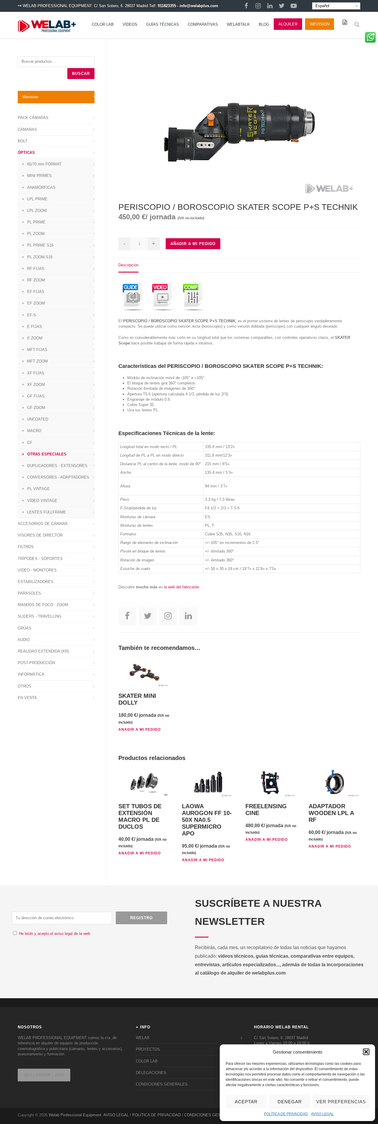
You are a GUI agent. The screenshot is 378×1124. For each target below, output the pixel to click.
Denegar (290, 1101)
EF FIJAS (35, 291)
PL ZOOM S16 (40, 257)
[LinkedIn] (270, 6)
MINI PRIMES (39, 175)
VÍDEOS (130, 24)
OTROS (24, 686)
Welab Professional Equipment (75, 1115)
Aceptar (246, 1101)
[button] (366, 1052)
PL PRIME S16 (40, 245)
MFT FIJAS (37, 349)
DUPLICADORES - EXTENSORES (57, 465)
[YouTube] (293, 6)
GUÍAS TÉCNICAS (162, 24)
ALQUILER (287, 24)
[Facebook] (246, 6)
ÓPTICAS (26, 152)
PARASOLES (29, 593)
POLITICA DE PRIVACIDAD (156, 1115)
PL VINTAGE (38, 489)
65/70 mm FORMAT (44, 164)
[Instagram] (258, 6)
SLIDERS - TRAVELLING (39, 616)
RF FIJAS (35, 268)
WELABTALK (238, 24)
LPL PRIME (37, 199)
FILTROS (26, 547)
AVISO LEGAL (322, 1114)
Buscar (81, 73)
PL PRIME (36, 222)
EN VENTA (27, 697)
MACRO (34, 431)
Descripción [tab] (128, 265)
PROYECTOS (148, 1049)
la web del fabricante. (182, 587)
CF (29, 442)
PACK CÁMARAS (33, 117)
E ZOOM (35, 338)
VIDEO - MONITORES (37, 570)
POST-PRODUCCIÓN (36, 663)
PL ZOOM (36, 233)
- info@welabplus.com (197, 6)
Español (321, 6)
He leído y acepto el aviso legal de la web (54, 933)
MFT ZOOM (37, 361)
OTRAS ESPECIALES (46, 454)
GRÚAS (24, 628)
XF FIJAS (35, 373)
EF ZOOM (36, 303)
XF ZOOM (36, 384)
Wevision (319, 24)
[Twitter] (282, 6)
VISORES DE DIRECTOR (40, 535)
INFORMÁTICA (31, 674)
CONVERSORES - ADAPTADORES (58, 477)
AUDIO (24, 639)
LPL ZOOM (37, 210)
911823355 (167, 6)
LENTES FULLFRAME (46, 512)
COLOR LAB (103, 24)
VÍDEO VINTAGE (42, 500)
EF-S (31, 315)
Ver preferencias (341, 1101)
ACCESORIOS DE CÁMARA (43, 523)
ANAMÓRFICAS (41, 187)
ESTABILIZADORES (35, 581)
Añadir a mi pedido (193, 243)
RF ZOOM (36, 280)
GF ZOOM (36, 407)
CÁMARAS (27, 129)
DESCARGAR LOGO (44, 1075)
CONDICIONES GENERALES (162, 1084)
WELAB (142, 1038)
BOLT (22, 141)
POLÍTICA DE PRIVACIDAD (286, 1114)
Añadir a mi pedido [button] (139, 729)
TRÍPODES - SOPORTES (40, 558)
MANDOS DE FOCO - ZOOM (43, 605)
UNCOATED (37, 419)
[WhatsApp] (370, 39)
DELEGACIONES (151, 1072)
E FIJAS (34, 326)
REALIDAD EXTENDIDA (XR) (43, 651)
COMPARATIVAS (203, 24)
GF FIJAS (36, 396)
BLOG (264, 24)
